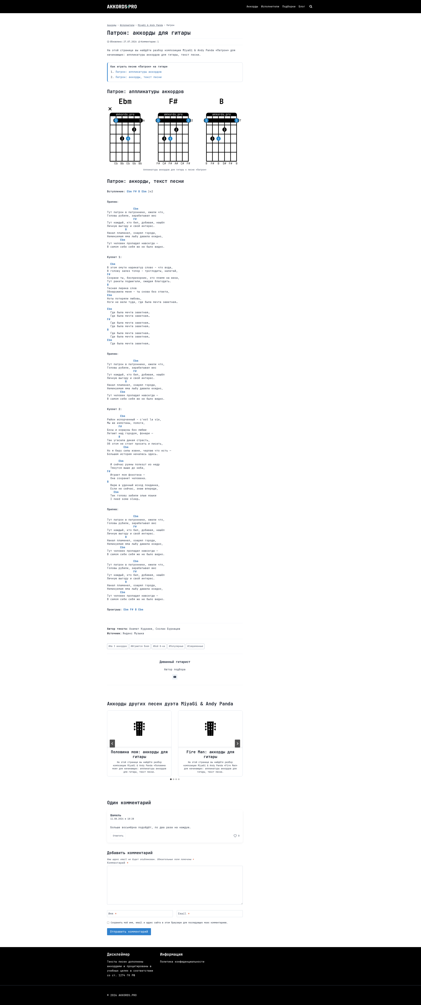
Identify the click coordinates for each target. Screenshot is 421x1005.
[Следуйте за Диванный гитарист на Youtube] (174, 677)
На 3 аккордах (118, 646)
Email (184, 913)
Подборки (289, 6)
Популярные (176, 646)
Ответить (118, 835)
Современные (195, 646)
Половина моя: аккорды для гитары (139, 754)
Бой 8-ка (159, 646)
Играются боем (140, 646)
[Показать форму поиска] (311, 6)
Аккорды (252, 6)
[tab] (171, 779)
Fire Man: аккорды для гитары (210, 754)
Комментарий (117, 862)
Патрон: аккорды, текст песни (139, 77)
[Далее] (237, 743)
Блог (302, 6)
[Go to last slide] (112, 743)
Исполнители (270, 6)
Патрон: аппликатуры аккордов (139, 72)
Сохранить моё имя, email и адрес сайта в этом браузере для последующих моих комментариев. (169, 922)
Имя (112, 913)
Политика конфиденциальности (182, 961)
